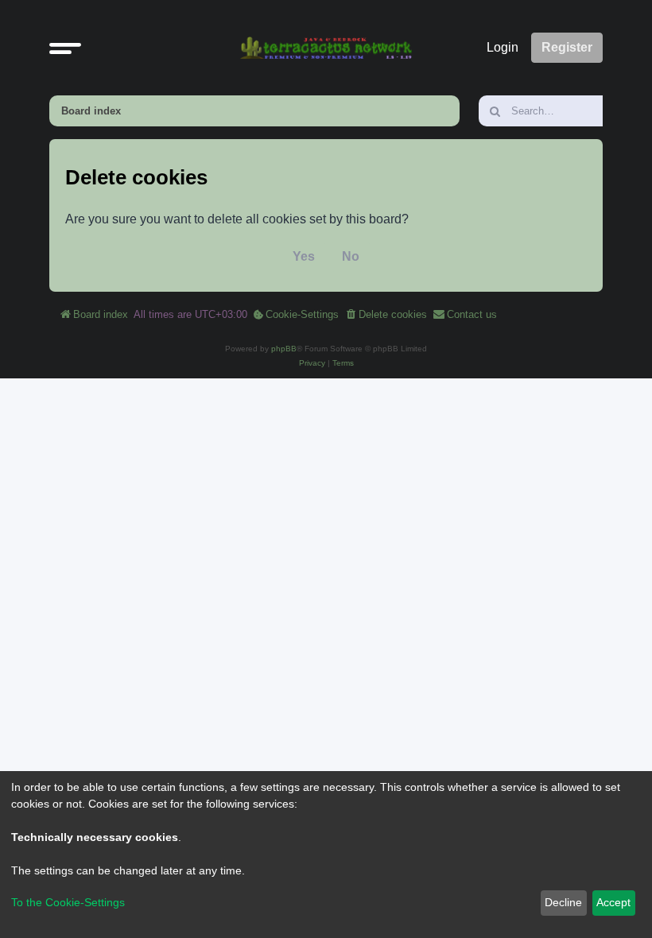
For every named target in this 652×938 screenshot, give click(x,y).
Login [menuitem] (502, 47)
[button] (65, 48)
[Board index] (326, 48)
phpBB (284, 348)
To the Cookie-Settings (68, 902)
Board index (91, 111)
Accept (613, 902)
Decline (563, 902)
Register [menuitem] (566, 47)
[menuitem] (296, 315)
